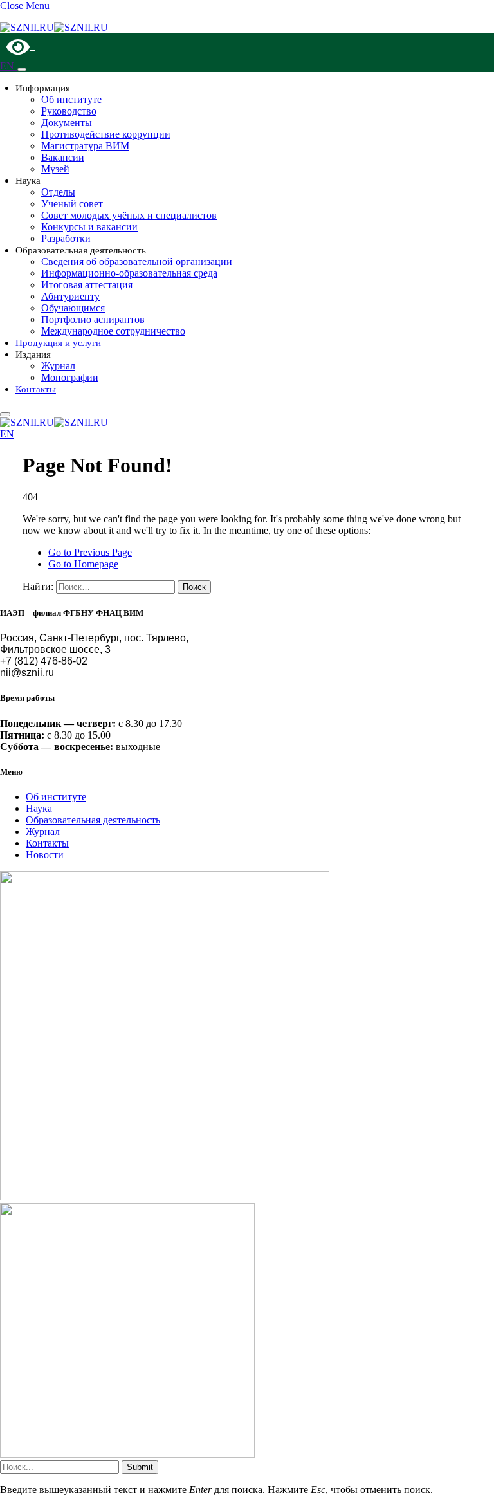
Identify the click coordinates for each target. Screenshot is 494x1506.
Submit (140, 1467)
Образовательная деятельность (93, 819)
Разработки (66, 238)
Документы (66, 122)
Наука (39, 808)
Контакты (35, 389)
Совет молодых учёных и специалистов (129, 215)
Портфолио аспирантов (93, 319)
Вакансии (62, 157)
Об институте (71, 99)
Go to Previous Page (90, 552)
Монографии (69, 377)
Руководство (68, 111)
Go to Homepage (83, 563)
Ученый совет (72, 203)
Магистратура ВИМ (85, 145)
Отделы (58, 192)
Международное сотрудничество (113, 331)
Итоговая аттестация (87, 284)
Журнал (58, 365)
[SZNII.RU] (54, 27)
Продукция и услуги (58, 343)
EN (8, 65)
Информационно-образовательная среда (129, 273)
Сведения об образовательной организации (136, 261)
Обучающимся (73, 307)
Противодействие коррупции (105, 134)
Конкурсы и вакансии (89, 226)
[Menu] (21, 69)
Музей (55, 168)
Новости (45, 854)
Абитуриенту (70, 296)
